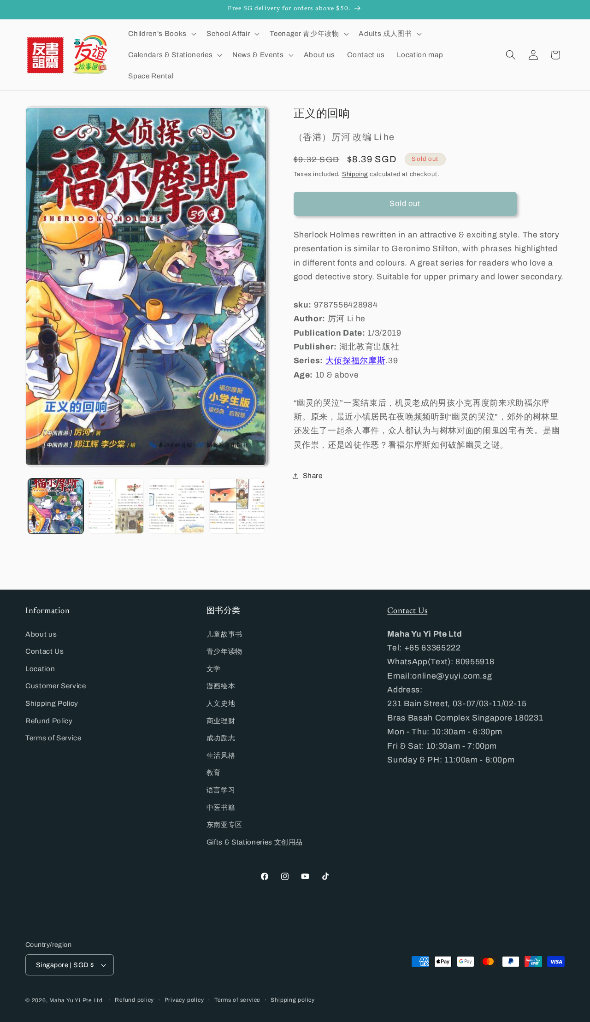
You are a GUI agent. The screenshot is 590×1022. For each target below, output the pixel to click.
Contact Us (44, 651)
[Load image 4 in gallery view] (237, 506)
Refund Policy (49, 721)
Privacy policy (184, 1000)
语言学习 (221, 790)
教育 (213, 772)
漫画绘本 (221, 686)
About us (41, 634)
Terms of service (237, 1000)
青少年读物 (224, 651)
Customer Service (55, 686)
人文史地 (221, 703)
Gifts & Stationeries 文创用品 (254, 842)
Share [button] (313, 475)
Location (40, 669)
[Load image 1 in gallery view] (55, 506)
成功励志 (221, 738)
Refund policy (134, 1000)
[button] (161, 33)
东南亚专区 (224, 824)
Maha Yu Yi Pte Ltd (76, 1000)
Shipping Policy (51, 703)
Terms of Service (53, 738)
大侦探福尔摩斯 (355, 360)
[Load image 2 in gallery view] (116, 506)
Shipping (355, 173)
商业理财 (221, 721)
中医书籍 (221, 807)
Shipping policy (293, 1000)
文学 (213, 669)
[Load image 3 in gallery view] (176, 506)
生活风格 (221, 755)
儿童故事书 (224, 634)
